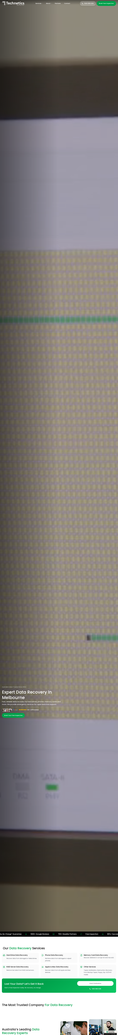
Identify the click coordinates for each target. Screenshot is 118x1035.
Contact (67, 3)
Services (38, 3)
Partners (58, 3)
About (48, 3)
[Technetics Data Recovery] (13, 3)
